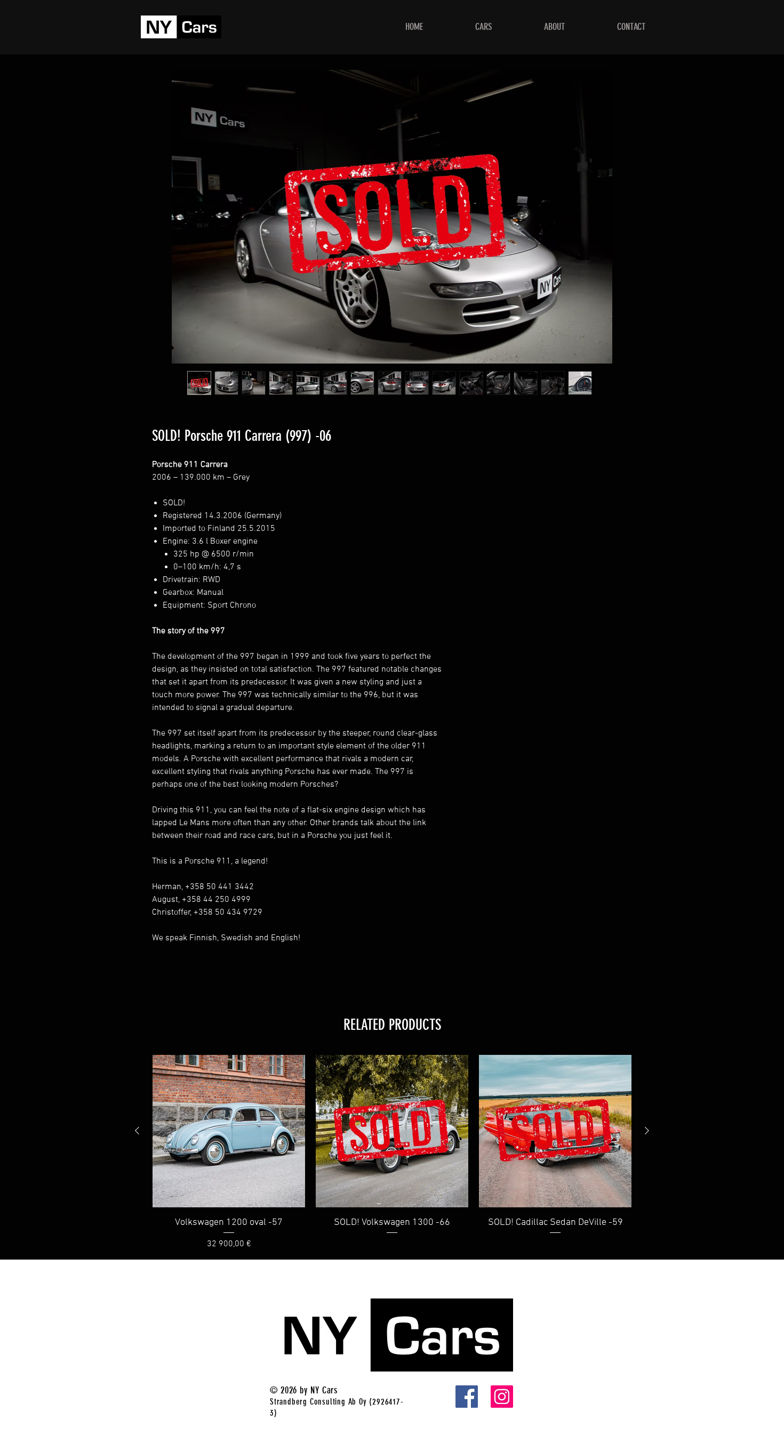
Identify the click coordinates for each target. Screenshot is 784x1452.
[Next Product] (647, 1130)
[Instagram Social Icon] (502, 1396)
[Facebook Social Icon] (466, 1396)
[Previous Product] (137, 1130)
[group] (392, 1152)
